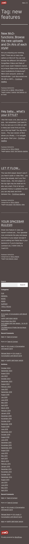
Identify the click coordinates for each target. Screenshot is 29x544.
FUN (2, 293)
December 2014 (6, 469)
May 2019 (4, 402)
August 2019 (5, 394)
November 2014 (6, 472)
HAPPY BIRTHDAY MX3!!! (9, 318)
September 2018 (6, 424)
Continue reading (18, 194)
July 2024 (4, 376)
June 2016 (4, 440)
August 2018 (5, 426)
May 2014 (4, 488)
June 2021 (4, 389)
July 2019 (4, 397)
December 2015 (6, 442)
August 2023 (5, 384)
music (12, 151)
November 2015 (6, 445)
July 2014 (4, 482)
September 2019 (6, 392)
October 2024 (5, 368)
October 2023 (5, 379)
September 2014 (6, 477)
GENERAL (4, 296)
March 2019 (5, 408)
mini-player (9, 204)
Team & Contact (12, 337)
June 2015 (4, 453)
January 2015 (5, 466)
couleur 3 (8, 92)
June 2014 (4, 485)
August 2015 (5, 450)
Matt (2, 337)
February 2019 (6, 410)
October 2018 (5, 421)
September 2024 (6, 371)
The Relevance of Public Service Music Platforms (13, 328)
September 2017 (6, 432)
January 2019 (5, 413)
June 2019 (4, 400)
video (23, 204)
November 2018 (6, 418)
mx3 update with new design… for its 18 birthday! (14, 324)
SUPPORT (4, 304)
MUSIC (3, 298)
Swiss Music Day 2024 (8, 321)
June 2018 (4, 429)
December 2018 (6, 416)
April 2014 (4, 490)
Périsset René (5, 353)
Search (3, 281)
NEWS (12, 90)
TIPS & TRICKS (19, 90)
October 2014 (5, 474)
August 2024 (5, 373)
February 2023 (6, 387)
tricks (4, 94)
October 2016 (5, 434)
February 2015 (6, 464)
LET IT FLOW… (10, 168)
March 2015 (5, 461)
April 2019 (4, 405)
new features (20, 92)
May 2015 (4, 456)
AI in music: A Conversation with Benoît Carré (14, 315)
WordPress (18, 537)
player (16, 259)
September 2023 (6, 381)
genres (14, 92)
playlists (25, 151)
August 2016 (5, 437)
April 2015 (4, 458)
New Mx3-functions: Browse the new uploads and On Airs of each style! (14, 41)
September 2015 (6, 448)
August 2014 (5, 480)
